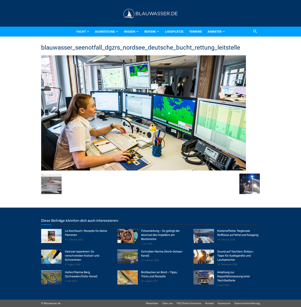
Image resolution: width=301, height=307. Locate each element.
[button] (255, 31)
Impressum (224, 303)
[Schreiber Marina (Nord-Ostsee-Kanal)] (127, 257)
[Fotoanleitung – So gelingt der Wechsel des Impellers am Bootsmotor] (127, 236)
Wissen (129, 31)
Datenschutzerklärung (247, 303)
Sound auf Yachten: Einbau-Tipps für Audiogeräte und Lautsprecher (235, 256)
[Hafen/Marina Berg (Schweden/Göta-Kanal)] (51, 277)
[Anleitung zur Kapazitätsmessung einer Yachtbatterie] (204, 277)
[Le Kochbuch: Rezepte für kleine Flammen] (51, 236)
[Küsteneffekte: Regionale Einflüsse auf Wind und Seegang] (204, 236)
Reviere (150, 31)
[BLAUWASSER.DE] (150, 13)
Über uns (167, 303)
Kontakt (209, 303)
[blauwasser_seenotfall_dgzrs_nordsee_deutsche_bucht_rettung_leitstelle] (143, 169)
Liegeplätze (174, 31)
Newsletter (152, 303)
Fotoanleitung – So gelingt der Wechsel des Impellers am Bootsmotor (160, 235)
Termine (195, 31)
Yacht (81, 31)
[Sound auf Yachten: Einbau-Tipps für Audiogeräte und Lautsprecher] (204, 257)
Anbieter (215, 31)
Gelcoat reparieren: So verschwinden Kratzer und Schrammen (82, 256)
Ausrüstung (105, 31)
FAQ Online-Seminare (189, 303)
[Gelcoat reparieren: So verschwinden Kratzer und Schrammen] (51, 257)
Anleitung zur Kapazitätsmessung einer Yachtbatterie (233, 276)
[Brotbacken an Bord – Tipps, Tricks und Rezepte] (127, 277)
